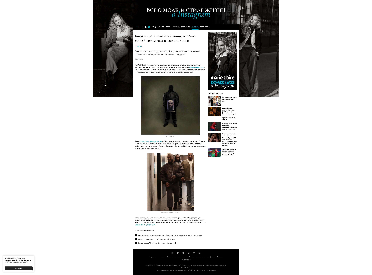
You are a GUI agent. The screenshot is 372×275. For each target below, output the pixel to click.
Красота (161, 27)
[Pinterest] (199, 253)
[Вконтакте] (183, 253)
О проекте (152, 257)
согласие (8, 264)
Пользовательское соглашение (177, 257)
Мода (154, 27)
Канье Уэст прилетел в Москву (151, 141)
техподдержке (211, 270)
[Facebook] (178, 253)
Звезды (168, 27)
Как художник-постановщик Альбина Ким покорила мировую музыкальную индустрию (170, 235)
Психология (185, 27)
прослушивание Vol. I (196, 67)
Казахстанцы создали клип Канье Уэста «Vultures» (156, 239)
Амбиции (176, 27)
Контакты (161, 257)
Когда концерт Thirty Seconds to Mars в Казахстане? (157, 243)
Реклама (220, 257)
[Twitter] (188, 253)
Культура (195, 27)
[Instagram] (172, 253)
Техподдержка (186, 259)
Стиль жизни (205, 27)
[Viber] (194, 253)
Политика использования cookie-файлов (202, 257)
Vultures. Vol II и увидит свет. (145, 225)
